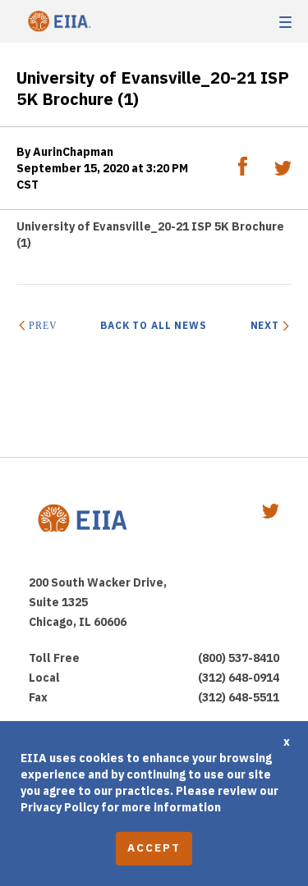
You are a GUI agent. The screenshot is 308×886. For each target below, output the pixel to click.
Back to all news (153, 325)
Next (265, 325)
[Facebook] (244, 171)
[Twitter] (283, 171)
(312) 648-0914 (238, 677)
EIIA (57, 21)
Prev (43, 325)
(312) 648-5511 (238, 697)
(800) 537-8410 (238, 658)
